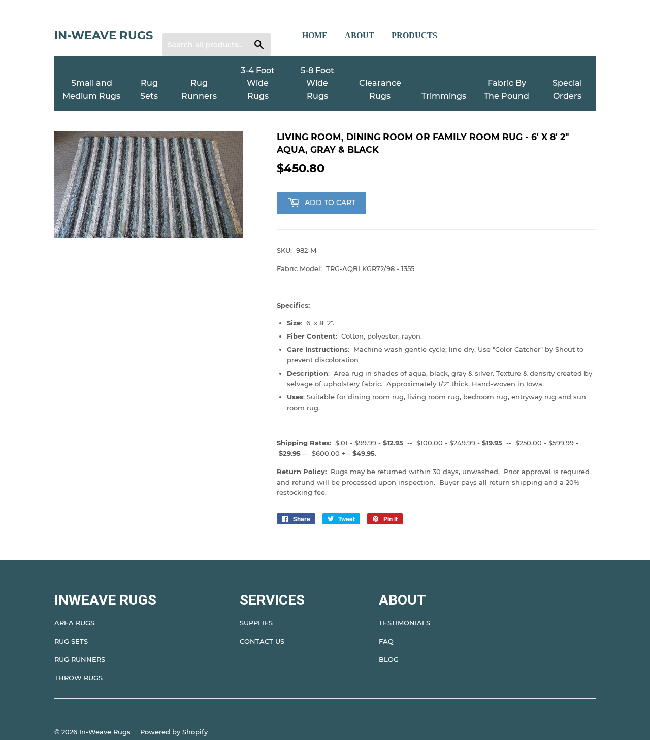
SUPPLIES (256, 623)
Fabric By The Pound (506, 89)
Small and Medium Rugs (91, 89)
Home (315, 35)
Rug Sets (149, 89)
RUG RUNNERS (79, 659)
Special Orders (567, 89)
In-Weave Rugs (103, 35)
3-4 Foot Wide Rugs (258, 83)
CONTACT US (262, 641)
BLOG (389, 659)
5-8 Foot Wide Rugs (317, 83)
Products (414, 35)
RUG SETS (71, 641)
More (465, 35)
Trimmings (443, 96)
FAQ (386, 641)
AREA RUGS (74, 623)
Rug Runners (199, 89)
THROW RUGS (78, 678)
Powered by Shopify (174, 732)
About (359, 35)
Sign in (180, 20)
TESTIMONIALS (404, 623)
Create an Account (233, 20)
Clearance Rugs (380, 89)
